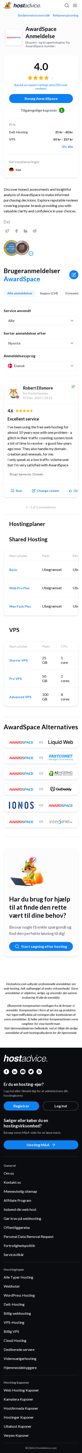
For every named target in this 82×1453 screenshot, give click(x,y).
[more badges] (31, 253)
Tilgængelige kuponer (41, 110)
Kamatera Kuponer (18, 1399)
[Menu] (74, 5)
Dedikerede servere (19, 1349)
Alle (11, 320)
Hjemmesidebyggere (20, 1367)
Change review (48, 491)
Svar (19, 491)
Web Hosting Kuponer (21, 1390)
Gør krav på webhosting (22, 1218)
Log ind (60, 1106)
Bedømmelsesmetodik (34, 15)
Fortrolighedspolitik (19, 1245)
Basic (13, 570)
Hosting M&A (38, 1145)
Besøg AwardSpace (41, 98)
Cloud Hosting (15, 1340)
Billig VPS (11, 1331)
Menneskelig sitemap (20, 1191)
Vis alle (67, 146)
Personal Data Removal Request (29, 1236)
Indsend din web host (20, 1209)
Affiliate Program (17, 1200)
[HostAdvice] (22, 5)
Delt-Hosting (14, 1304)
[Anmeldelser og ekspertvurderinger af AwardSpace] (7, 231)
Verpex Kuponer (16, 1435)
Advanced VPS (20, 697)
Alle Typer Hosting (18, 1277)
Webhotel (11, 1286)
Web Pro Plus (19, 588)
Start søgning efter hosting (44, 946)
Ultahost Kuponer (17, 1426)
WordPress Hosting (19, 1295)
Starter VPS (18, 660)
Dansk (19, 366)
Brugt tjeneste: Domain (26, 474)
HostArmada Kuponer (21, 1408)
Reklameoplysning (65, 15)
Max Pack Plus (20, 606)
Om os (9, 1173)
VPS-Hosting (14, 1322)
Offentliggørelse (17, 1227)
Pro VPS (15, 679)
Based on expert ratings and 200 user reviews (41, 86)
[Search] (66, 5)
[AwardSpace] (13, 37)
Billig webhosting (17, 1313)
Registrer (21, 1106)
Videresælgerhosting (20, 1358)
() (76, 491)
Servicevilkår (14, 1254)
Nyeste (14, 343)
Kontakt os (12, 1182)
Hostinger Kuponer (19, 1417)
